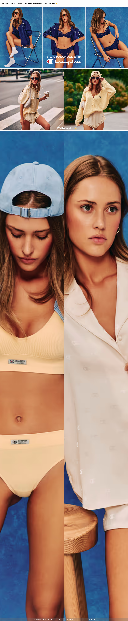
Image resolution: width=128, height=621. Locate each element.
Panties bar (70, 619)
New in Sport (91, 619)
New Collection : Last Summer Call (42, 619)
